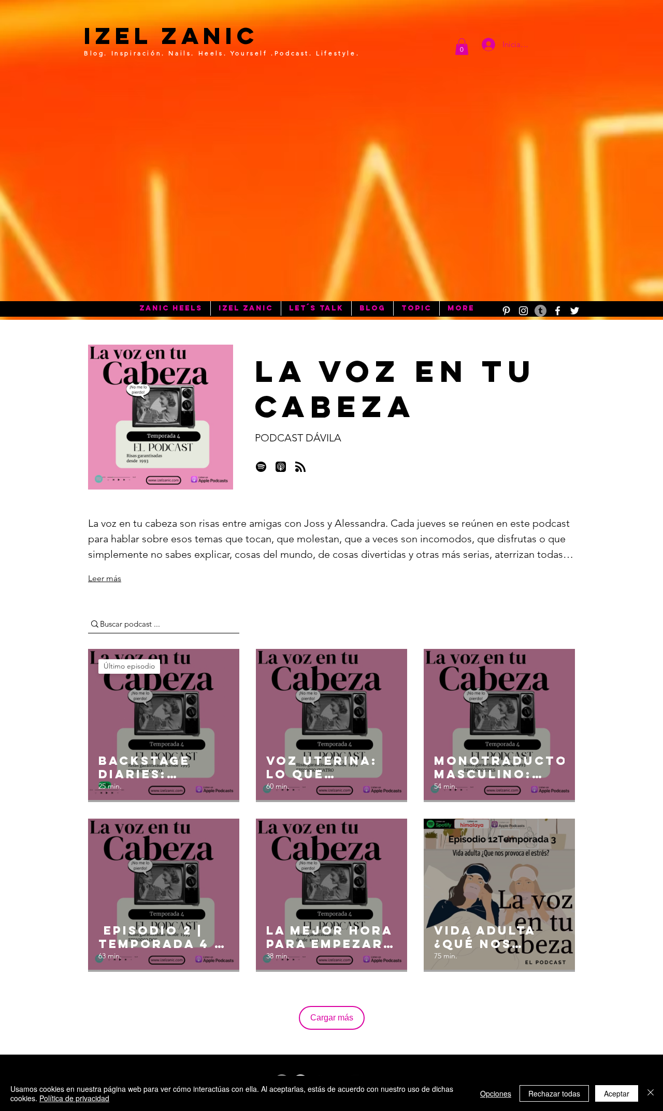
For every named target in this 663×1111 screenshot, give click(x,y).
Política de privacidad (74, 1098)
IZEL (118, 35)
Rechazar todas (554, 1093)
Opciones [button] (495, 1093)
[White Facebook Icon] (558, 311)
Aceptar (616, 1093)
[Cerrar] (650, 1093)
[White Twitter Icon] (575, 311)
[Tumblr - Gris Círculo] (540, 311)
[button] (462, 46)
